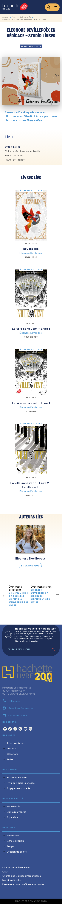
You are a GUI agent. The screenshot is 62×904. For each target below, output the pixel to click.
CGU (5, 871)
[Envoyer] (53, 649)
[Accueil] (15, 7)
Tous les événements (21, 17)
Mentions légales (11, 880)
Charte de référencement (16, 867)
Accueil (5, 17)
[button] (30, 546)
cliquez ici (32, 641)
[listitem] (5, 728)
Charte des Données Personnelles (21, 875)
